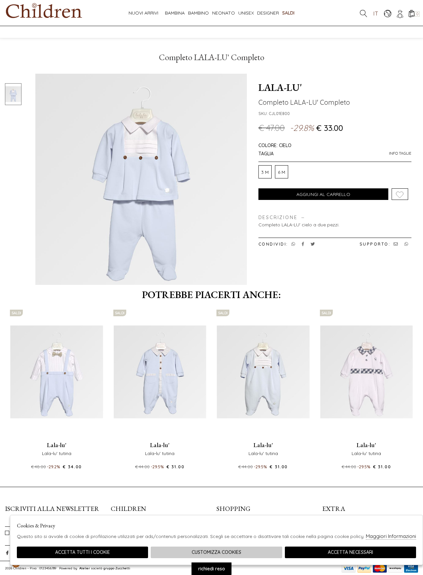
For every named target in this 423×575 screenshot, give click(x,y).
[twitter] (313, 244)
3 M (265, 172)
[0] (411, 13)
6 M (281, 172)
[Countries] (387, 13)
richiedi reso (211, 569)
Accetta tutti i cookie (82, 552)
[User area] (399, 13)
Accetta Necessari (350, 552)
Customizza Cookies (216, 552)
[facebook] (303, 244)
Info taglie (400, 153)
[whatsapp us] (293, 244)
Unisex (246, 13)
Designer (268, 13)
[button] (211, 475)
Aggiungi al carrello (323, 194)
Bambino (198, 13)
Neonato (223, 13)
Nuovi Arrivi (143, 13)
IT (375, 13)
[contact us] (396, 244)
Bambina (175, 13)
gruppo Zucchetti (116, 568)
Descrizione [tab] (278, 217)
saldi (288, 13)
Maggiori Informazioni (391, 536)
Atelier (84, 568)
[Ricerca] (363, 13)
